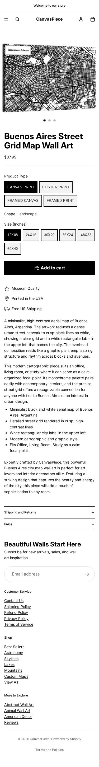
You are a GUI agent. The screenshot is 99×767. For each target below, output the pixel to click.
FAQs (8, 524)
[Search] (17, 19)
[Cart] (92, 19)
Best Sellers (14, 646)
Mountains (13, 670)
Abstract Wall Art (19, 704)
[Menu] (6, 19)
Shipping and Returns (20, 512)
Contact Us (13, 600)
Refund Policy (16, 612)
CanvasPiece (40, 739)
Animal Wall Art (17, 710)
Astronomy (13, 652)
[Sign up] (86, 574)
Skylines (11, 658)
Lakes (9, 664)
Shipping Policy (17, 606)
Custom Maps (16, 676)
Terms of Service (18, 624)
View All (11, 682)
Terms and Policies (49, 750)
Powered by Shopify (66, 739)
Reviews (11, 722)
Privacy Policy (16, 618)
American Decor (18, 716)
